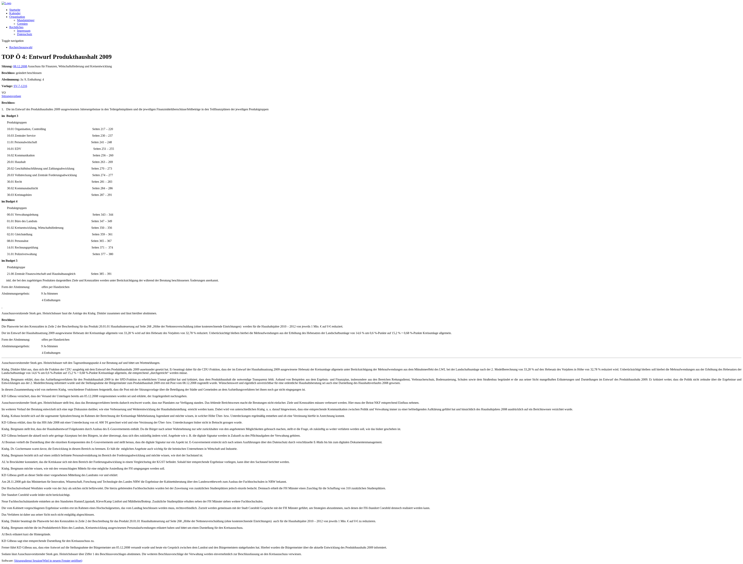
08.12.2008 (20, 66)
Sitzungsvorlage (11, 96)
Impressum (23, 30)
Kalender (15, 13)
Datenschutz (24, 34)
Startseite (14, 9)
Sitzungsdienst (48, 560)
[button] (17, 16)
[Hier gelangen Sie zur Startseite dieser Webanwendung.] (6, 3)
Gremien (22, 23)
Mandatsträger (25, 20)
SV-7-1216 (20, 86)
